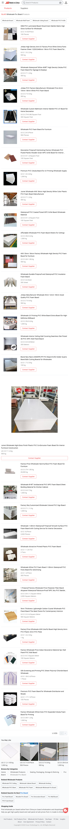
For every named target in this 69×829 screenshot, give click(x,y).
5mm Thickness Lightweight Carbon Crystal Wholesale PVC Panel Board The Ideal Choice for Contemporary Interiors (43, 609)
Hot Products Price (20, 819)
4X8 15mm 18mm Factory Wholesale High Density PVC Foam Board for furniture (44, 254)
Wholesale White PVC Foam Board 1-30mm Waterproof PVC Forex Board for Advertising (43, 568)
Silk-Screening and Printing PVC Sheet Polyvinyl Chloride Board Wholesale (44, 671)
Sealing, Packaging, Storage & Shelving (44, 772)
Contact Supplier (28, 39)
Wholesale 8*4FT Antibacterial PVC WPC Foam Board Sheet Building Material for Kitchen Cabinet (43, 485)
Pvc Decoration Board (38, 797)
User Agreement (28, 822)
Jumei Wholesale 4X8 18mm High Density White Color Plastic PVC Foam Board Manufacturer (44, 192)
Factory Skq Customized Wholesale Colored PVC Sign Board (43, 505)
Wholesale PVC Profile (58, 20)
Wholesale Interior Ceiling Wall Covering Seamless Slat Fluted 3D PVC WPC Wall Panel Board (44, 337)
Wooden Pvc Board (22, 797)
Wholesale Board (7, 20)
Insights (62, 819)
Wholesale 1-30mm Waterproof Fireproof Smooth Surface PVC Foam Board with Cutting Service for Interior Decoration (44, 527)
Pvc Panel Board (7, 797)
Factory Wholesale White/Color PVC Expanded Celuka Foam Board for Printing (43, 713)
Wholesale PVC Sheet (9, 787)
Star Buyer (48, 819)
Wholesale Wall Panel (23, 20)
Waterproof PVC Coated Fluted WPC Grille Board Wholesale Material (43, 213)
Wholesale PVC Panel (26, 787)
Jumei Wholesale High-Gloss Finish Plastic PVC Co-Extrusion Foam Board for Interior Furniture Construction (33, 446)
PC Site (56, 819)
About (20, 822)
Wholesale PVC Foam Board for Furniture (36, 129)
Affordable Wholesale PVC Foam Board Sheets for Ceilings (43, 233)
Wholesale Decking (45, 783)
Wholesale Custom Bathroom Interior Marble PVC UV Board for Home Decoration (44, 110)
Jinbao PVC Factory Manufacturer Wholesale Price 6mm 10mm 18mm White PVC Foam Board (42, 89)
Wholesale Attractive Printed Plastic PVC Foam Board (41, 546)
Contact (48, 822)
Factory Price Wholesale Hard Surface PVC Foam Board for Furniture (43, 465)
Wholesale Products (17, 772)
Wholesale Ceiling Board (40, 20)
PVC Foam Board (7, 801)
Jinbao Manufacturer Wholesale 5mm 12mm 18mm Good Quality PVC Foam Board (42, 296)
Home (3, 772)
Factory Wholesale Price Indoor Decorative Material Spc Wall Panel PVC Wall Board (43, 651)
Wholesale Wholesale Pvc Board (46, 787)
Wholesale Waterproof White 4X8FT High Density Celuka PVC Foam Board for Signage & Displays (44, 68)
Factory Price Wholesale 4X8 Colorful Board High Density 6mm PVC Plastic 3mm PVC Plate (44, 630)
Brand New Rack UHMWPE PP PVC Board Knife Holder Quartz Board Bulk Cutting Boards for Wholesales (44, 358)
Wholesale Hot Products (36, 819)
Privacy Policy (40, 822)
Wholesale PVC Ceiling (9, 783)
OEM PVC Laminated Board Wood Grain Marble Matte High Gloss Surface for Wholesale (43, 27)
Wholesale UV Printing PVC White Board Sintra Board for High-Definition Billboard (44, 316)
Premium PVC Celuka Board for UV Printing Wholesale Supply (44, 171)
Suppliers (24, 8)
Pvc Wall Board (53, 797)
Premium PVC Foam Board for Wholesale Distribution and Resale (42, 692)
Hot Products (8, 819)
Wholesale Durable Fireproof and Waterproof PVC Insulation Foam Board (43, 275)
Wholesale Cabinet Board (28, 783)
